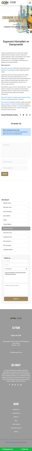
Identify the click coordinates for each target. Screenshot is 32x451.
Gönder (4, 174)
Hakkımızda (16, 409)
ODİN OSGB (13, 442)
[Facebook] (20, 115)
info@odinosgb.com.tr (16, 352)
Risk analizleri (5, 102)
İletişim (16, 431)
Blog (16, 420)
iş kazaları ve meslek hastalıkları (13, 104)
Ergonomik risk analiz (7, 68)
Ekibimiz (16, 417)
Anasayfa (16, 24)
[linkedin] (26, 115)
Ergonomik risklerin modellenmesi (10, 97)
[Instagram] (30, 115)
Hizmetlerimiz (16, 413)
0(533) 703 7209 (16, 335)
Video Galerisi (16, 424)
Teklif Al (16, 299)
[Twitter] (23, 115)
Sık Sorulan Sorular (16, 428)
